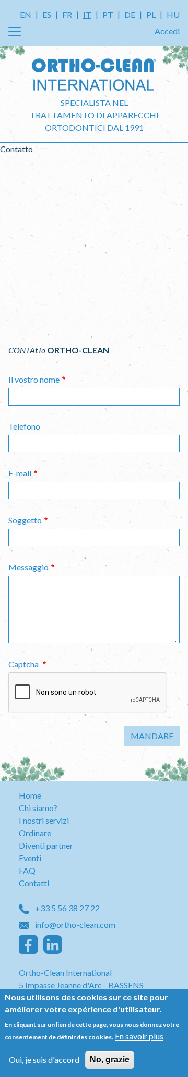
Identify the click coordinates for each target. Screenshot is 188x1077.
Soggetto (25, 520)
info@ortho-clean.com (74, 924)
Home (30, 795)
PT (107, 14)
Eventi (30, 858)
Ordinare (35, 833)
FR (67, 14)
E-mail (19, 473)
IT (87, 14)
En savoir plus (139, 1036)
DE (129, 14)
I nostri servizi (44, 820)
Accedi (167, 31)
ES (46, 14)
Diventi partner (46, 845)
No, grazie (110, 1059)
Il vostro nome (34, 379)
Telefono (24, 426)
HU (173, 14)
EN (25, 14)
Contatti (34, 883)
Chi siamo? (38, 808)
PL (151, 14)
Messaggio (28, 567)
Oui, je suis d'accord (44, 1059)
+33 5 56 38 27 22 (66, 908)
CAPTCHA (24, 664)
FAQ (27, 870)
